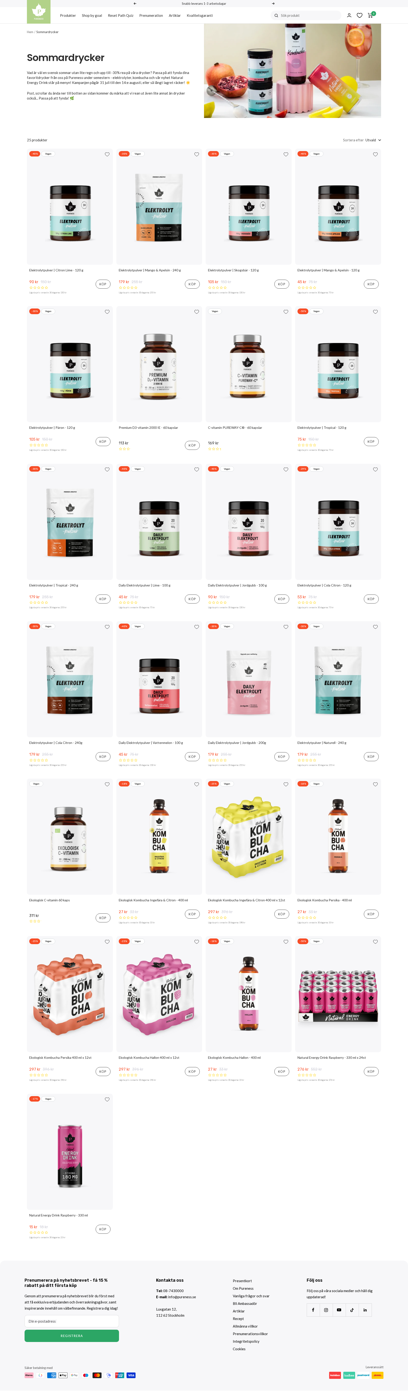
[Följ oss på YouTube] (339, 1309)
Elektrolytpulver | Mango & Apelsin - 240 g (150, 270)
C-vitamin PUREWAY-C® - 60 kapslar (235, 427)
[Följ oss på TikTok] (352, 1309)
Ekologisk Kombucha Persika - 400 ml (325, 900)
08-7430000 (173, 1291)
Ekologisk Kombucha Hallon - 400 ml (234, 1057)
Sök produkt (290, 15)
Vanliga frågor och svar (251, 1296)
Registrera (72, 1336)
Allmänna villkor (245, 1326)
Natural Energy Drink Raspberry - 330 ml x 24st (332, 1057)
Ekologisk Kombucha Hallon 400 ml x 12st (149, 1057)
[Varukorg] (370, 15)
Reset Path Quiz (120, 15)
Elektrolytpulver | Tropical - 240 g (53, 585)
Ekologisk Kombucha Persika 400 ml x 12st (60, 1057)
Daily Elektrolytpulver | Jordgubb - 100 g (237, 585)
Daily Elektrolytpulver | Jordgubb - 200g (237, 743)
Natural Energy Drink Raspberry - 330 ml (58, 1215)
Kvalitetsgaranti (200, 15)
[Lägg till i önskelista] (107, 154)
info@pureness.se (182, 1297)
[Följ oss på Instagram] (326, 1309)
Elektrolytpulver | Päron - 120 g (52, 427)
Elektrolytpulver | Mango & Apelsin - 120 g (329, 270)
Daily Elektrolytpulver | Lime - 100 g (144, 585)
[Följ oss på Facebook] (313, 1309)
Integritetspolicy (246, 1341)
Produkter (68, 15)
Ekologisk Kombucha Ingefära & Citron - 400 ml (153, 900)
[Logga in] (349, 15)
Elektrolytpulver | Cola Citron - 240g (55, 743)
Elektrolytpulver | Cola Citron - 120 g (324, 585)
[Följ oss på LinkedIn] (365, 1309)
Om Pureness (243, 1288)
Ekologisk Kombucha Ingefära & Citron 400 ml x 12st (246, 900)
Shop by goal (92, 15)
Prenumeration (151, 15)
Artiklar (175, 15)
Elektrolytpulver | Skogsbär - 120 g (233, 270)
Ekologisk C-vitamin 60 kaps (49, 900)
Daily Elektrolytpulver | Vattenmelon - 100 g (151, 743)
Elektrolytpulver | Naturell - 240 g (322, 743)
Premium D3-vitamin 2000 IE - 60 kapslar (148, 427)
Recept (238, 1318)
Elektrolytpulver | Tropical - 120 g (322, 427)
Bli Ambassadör (245, 1303)
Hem (30, 32)
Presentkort (242, 1281)
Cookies (239, 1349)
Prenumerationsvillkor (250, 1334)
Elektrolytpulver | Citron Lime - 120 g (56, 270)
